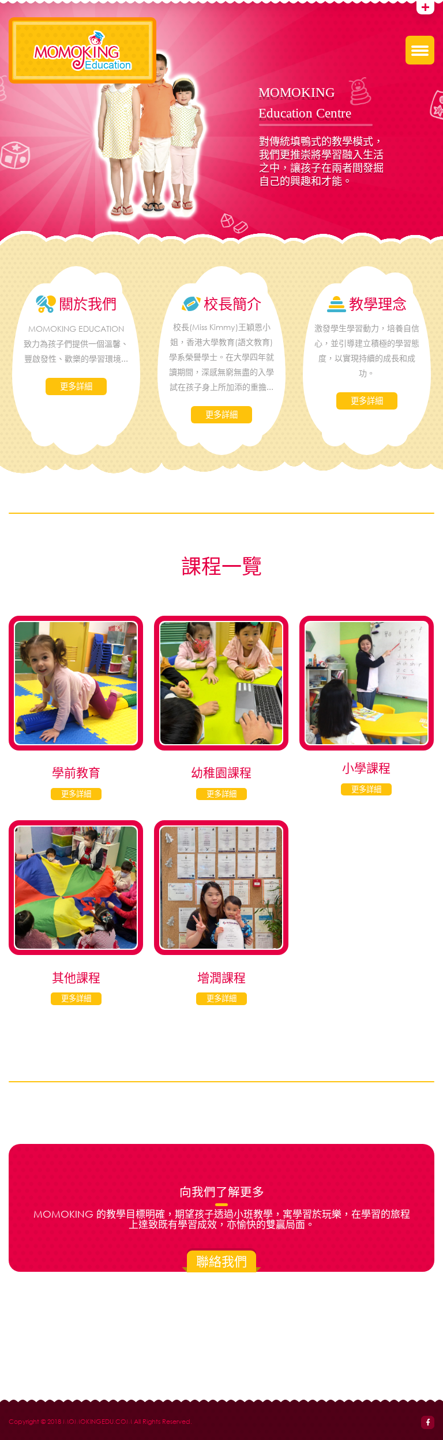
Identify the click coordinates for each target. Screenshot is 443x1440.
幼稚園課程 (221, 772)
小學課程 (366, 768)
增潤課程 (221, 977)
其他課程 (76, 977)
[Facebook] (427, 1423)
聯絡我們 (221, 1261)
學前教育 (76, 772)
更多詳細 (76, 386)
